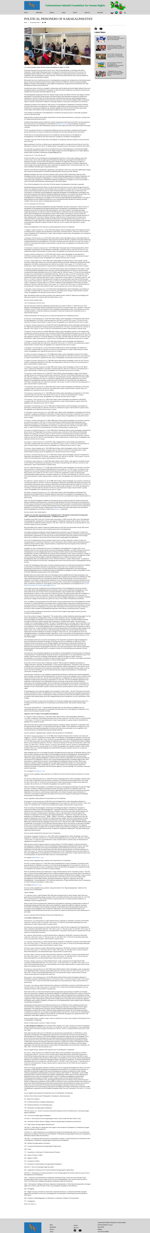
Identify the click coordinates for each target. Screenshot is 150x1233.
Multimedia (39, 12)
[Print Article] (42, 22)
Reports (52, 12)
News (51, 1225)
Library (63, 12)
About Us (87, 12)
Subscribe (100, 12)
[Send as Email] (45, 22)
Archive (75, 12)
